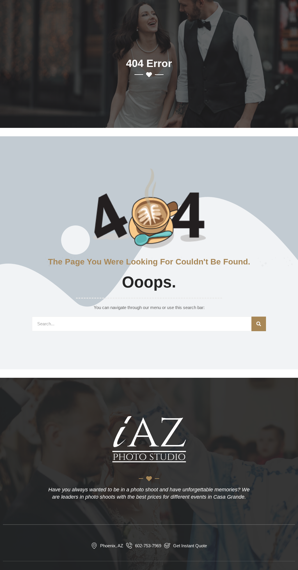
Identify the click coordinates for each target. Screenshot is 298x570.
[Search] (258, 324)
